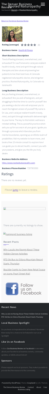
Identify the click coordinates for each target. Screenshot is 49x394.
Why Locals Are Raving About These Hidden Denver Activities (24, 314)
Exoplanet (31, 383)
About (38, 387)
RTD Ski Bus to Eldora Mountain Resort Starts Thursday (22, 317)
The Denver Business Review (16, 5)
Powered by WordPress (11, 383)
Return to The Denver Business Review (14, 21)
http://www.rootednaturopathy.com (18, 162)
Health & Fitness (26, 50)
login (15, 189)
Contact (31, 387)
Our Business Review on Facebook (20, 348)
